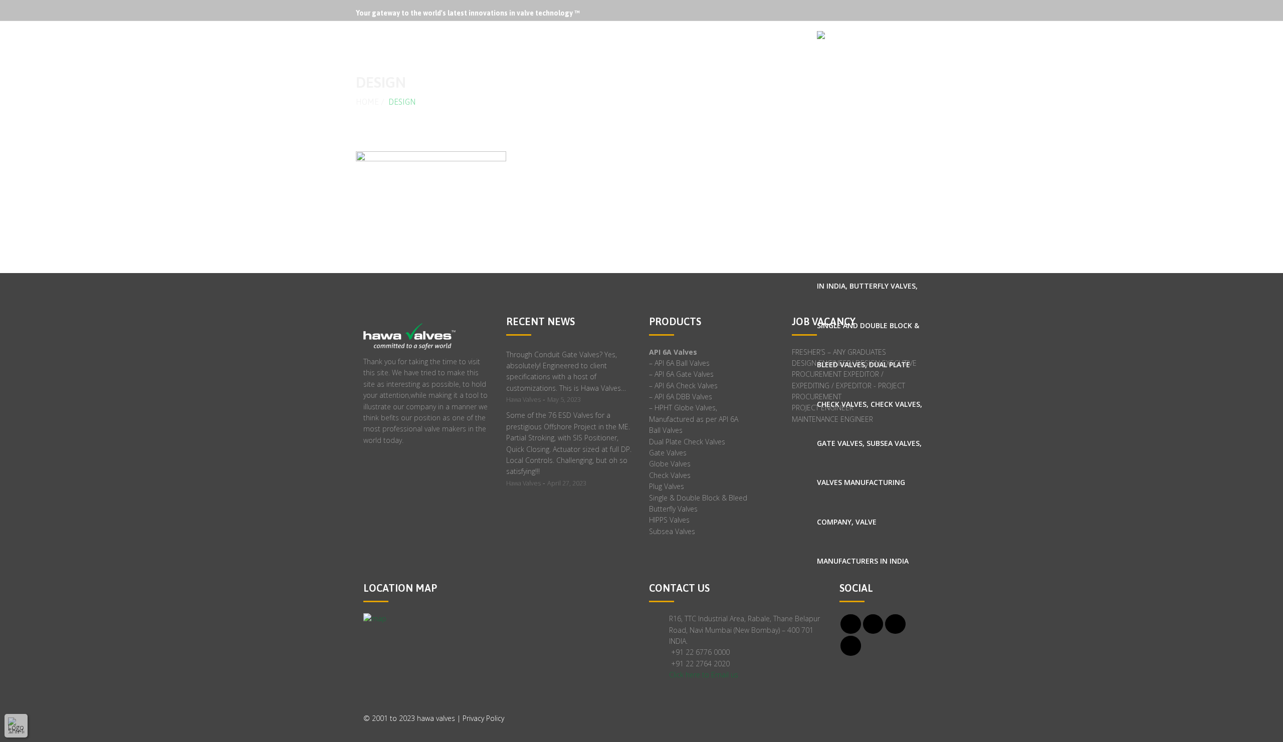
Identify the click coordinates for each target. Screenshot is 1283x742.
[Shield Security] (16, 725)
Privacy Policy (483, 718)
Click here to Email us (703, 674)
